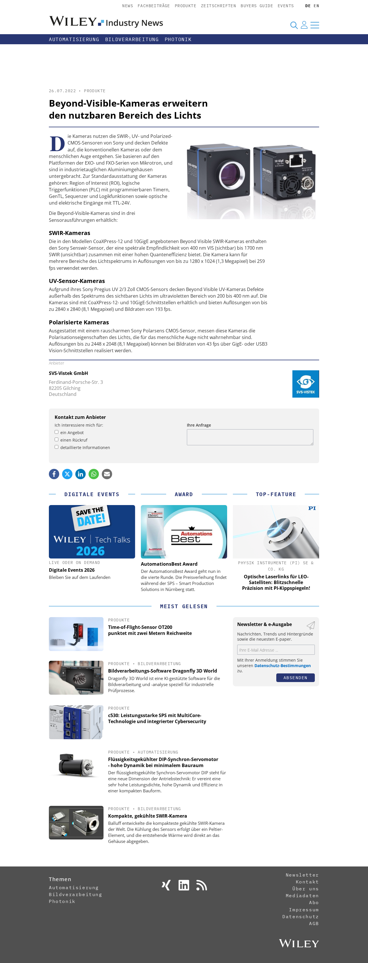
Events (286, 5)
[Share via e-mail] (107, 474)
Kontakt (307, 882)
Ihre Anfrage (199, 425)
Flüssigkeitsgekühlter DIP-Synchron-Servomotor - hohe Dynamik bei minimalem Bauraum (163, 762)
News (127, 5)
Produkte (185, 5)
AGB (314, 923)
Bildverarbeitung (132, 39)
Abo (314, 902)
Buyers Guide (257, 5)
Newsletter (302, 875)
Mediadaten (302, 895)
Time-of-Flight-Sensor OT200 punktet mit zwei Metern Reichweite (150, 630)
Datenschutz (300, 916)
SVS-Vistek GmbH (68, 373)
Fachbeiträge (154, 5)
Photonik (178, 39)
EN (316, 5)
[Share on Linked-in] (80, 474)
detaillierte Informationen (85, 447)
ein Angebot (72, 432)
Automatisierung (74, 39)
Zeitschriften (218, 5)
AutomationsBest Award (169, 564)
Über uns (305, 888)
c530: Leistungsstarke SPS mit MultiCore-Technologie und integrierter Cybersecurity (157, 718)
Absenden (295, 677)
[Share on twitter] (67, 474)
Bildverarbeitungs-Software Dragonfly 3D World (162, 671)
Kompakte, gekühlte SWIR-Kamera (147, 816)
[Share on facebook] (54, 474)
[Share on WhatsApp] (94, 474)
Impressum (304, 909)
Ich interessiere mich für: (79, 425)
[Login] (304, 25)
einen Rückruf (73, 440)
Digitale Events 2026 (72, 570)
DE (308, 5)
